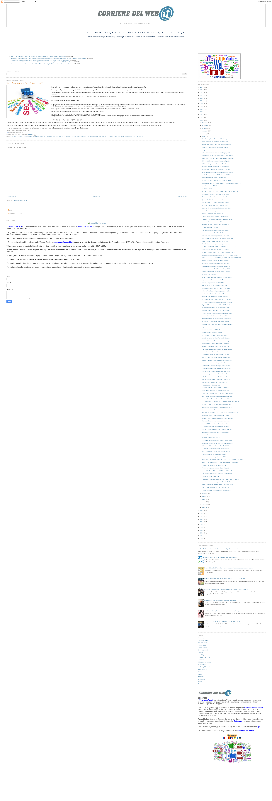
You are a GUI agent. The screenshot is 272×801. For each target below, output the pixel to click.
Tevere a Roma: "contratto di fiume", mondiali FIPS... (217, 277)
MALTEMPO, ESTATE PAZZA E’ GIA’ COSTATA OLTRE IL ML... (221, 413)
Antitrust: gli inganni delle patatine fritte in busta (216, 371)
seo (88, 136)
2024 (202, 93)
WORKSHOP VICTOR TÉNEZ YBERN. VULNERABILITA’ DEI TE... (221, 183)
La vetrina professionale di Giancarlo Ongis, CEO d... (217, 269)
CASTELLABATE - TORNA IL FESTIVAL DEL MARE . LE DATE (223, 622)
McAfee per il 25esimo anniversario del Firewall (215, 321)
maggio (204, 496)
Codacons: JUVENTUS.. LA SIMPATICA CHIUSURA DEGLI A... (220, 479)
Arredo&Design (202, 643)
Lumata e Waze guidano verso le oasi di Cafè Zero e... (217, 169)
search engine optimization (76, 136)
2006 (202, 530)
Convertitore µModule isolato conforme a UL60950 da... (218, 155)
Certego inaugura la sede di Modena (212, 332)
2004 (202, 536)
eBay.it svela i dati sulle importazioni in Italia (215, 197)
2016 (202, 115)
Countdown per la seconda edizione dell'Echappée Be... (217, 219)
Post (10, 210)
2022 (202, 98)
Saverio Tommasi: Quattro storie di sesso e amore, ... (216, 352)
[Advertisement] (136, 44)
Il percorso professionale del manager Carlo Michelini (217, 302)
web (119, 136)
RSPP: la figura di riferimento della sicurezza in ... (216, 487)
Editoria (200, 652)
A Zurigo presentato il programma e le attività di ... (216, 426)
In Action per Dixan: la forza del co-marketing (215, 142)
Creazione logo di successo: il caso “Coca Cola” (215, 374)
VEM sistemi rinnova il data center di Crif (214, 454)
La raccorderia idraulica (208, 435)
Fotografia (201, 660)
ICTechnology (202, 664)
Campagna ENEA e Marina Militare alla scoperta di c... (217, 440)
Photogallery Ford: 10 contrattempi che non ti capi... (217, 319)
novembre (205, 125)
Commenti (12, 213)
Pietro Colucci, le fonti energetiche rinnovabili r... (216, 285)
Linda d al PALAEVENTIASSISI (211, 437)
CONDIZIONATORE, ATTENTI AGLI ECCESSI (215, 388)
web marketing (126, 136)
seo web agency (107, 136)
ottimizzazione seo (39, 136)
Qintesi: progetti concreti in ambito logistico (214, 382)
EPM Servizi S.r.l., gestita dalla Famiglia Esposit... (216, 161)
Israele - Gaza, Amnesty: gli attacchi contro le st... (216, 390)
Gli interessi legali (207, 189)
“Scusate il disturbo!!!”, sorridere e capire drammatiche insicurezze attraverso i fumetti (228, 568)
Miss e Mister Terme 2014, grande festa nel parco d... (217, 396)
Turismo (200, 684)
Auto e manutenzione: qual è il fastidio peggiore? (216, 153)
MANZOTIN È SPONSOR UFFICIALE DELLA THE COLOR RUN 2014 (222, 460)
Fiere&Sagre (201, 655)
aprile (204, 499)
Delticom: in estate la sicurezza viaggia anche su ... (216, 166)
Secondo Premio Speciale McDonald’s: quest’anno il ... (217, 418)
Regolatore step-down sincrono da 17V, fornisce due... (217, 280)
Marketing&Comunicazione (206, 667)
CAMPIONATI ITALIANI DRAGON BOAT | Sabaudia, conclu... (220, 247)
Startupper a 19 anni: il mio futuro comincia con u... (216, 410)
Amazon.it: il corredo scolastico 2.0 (212, 222)
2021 (202, 101)
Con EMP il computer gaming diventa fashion (215, 147)
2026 (202, 87)
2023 (202, 95)
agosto (204, 134)
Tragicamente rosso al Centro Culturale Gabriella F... (217, 407)
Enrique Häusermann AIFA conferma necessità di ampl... (218, 484)
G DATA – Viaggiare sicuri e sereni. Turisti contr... (216, 164)
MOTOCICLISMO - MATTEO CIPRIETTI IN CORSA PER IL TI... (220, 191)
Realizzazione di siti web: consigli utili (213, 294)
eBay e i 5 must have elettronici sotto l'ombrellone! (216, 357)
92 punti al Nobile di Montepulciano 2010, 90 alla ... (217, 305)
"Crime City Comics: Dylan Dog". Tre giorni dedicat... (217, 443)
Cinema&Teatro (202, 647)
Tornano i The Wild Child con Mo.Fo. (212, 213)
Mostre (200, 672)
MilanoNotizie (202, 669)
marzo (204, 502)
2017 (202, 112)
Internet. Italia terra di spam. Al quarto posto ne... (216, 260)
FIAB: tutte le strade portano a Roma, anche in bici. (216, 144)
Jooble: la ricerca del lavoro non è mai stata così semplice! (220, 557)
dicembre (205, 123)
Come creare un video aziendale (211, 385)
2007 (202, 527)
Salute (200, 681)
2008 (202, 525)
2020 (202, 104)
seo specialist (95, 136)
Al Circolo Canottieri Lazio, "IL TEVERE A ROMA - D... (218, 393)
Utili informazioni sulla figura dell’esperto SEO (24, 83)
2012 (202, 514)
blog (14, 136)
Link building (27, 136)
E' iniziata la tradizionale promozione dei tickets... (216, 236)
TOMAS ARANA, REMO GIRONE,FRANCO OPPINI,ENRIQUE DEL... (222, 258)
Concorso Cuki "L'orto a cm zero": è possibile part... (216, 316)
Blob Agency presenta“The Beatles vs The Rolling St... (217, 473)
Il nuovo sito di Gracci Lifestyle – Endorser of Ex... (216, 399)
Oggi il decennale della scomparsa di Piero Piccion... (217, 349)
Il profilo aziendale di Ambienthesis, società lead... (216, 490)
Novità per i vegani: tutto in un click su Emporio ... (216, 468)
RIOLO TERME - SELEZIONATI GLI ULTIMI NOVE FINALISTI (220, 402)
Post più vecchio (182, 196)
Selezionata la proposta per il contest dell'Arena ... (216, 457)
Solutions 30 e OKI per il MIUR (211, 330)
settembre (205, 131)
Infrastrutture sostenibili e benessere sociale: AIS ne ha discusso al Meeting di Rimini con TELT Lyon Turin (41, 62)
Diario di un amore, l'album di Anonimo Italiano (215, 415)
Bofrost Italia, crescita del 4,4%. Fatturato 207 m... (216, 377)
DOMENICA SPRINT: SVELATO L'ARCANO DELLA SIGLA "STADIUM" (225, 579)
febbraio (204, 505)
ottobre (204, 128)
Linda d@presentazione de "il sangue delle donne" (216, 307)
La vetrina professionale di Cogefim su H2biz (214, 205)
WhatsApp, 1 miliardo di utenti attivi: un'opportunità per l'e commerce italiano (219, 549)
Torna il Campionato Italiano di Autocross (214, 177)
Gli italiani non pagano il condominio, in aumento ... (217, 299)
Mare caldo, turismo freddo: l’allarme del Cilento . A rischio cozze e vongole (226, 589)
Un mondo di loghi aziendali (210, 227)
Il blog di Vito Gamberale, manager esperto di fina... (216, 291)
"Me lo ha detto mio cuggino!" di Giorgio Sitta (215, 241)
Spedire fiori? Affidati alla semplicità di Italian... (215, 432)
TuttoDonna (201, 679)
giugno (204, 494)
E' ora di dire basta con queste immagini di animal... (216, 244)
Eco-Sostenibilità (203, 650)
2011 (202, 516)
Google (19, 136)
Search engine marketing (56, 136)
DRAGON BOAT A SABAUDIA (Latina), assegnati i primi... (218, 252)
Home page (96, 196)
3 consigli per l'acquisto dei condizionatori (214, 465)
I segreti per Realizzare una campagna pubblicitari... (216, 263)
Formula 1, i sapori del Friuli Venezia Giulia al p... (216, 338)
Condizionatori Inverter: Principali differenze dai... (216, 366)
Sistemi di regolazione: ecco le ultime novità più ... (216, 346)
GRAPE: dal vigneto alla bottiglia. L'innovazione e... (217, 180)
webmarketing (138, 136)
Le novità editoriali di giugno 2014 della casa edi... (216, 272)
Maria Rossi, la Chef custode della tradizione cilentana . (220, 600)
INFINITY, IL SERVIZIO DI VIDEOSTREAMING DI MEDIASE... (220, 462)
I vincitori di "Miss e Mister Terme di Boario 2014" (216, 225)
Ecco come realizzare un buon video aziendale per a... (217, 379)
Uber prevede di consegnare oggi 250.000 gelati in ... (217, 429)
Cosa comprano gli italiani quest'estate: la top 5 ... (216, 202)
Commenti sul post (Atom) (20, 200)
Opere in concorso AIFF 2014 (210, 186)
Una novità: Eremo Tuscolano (210, 476)
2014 (202, 120)
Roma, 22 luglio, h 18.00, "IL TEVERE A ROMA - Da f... (218, 471)
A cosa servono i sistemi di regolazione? (213, 363)
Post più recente (11, 196)
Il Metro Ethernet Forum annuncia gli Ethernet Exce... (217, 313)
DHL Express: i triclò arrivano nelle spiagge (214, 335)
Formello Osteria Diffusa (209, 274)
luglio (204, 136)
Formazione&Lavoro (204, 657)
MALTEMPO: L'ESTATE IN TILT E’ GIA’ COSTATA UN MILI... (220, 255)
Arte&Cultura (202, 645)
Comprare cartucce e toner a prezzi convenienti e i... (216, 150)
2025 (202, 90)
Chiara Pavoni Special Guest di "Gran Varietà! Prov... (217, 446)
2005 (202, 533)
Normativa (201, 676)
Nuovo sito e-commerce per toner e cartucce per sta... (217, 211)
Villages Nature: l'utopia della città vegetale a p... (216, 216)
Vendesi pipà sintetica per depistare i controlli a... (216, 421)
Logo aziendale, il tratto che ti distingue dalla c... (216, 343)
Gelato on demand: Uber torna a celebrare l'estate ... (216, 451)
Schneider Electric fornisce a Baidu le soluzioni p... (216, 208)
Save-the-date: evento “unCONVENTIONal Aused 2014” (218, 238)
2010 (202, 519)
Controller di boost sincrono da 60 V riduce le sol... (216, 310)
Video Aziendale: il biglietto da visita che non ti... (216, 266)
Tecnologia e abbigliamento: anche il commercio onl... (217, 172)
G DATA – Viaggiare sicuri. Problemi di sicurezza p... (217, 404)
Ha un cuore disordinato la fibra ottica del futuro (215, 194)
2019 (202, 106)
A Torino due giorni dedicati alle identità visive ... (216, 449)
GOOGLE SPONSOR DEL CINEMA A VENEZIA (216, 288)
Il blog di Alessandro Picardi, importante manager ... (216, 341)
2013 (202, 511)
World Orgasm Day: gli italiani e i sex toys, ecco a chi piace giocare (223, 611)
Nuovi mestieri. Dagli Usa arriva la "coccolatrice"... (216, 249)
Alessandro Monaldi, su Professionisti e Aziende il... (216, 355)
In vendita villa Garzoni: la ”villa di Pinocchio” (215, 296)
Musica (200, 674)
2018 (202, 109)
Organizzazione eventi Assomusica (212, 327)
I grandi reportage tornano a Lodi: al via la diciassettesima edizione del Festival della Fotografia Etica (40, 60)
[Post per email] (34, 134)
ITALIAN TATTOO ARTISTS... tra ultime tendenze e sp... (218, 158)
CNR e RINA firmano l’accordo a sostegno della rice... (217, 424)
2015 (202, 117)
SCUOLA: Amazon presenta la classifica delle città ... (217, 360)
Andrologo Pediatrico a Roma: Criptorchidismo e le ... (217, 368)
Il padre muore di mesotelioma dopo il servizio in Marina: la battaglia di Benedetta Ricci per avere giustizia (42, 64)
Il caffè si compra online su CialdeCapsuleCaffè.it (216, 175)
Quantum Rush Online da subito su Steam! (214, 200)
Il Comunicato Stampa (204, 662)
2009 (202, 522)
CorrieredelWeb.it (203, 640)
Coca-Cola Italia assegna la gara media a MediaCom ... (217, 482)
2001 (202, 538)
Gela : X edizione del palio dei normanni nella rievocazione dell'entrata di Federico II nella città (38, 56)
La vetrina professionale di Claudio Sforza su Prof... (216, 233)
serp (115, 136)
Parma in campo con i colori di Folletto (213, 283)
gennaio (204, 507)
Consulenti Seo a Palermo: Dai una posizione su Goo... (217, 324)
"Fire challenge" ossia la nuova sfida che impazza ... (216, 139)
